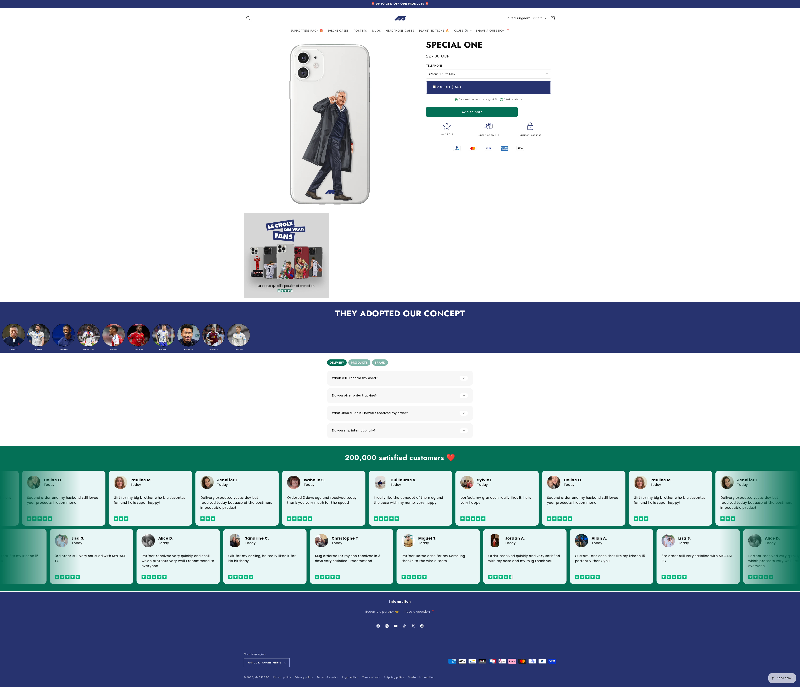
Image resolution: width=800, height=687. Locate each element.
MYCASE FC (262, 677)
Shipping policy (394, 677)
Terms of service (327, 677)
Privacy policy (304, 677)
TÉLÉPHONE (434, 66)
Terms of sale (371, 677)
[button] (248, 18)
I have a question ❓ (419, 612)
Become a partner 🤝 (382, 612)
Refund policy (282, 677)
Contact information (421, 677)
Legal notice (350, 677)
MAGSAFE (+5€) (449, 87)
